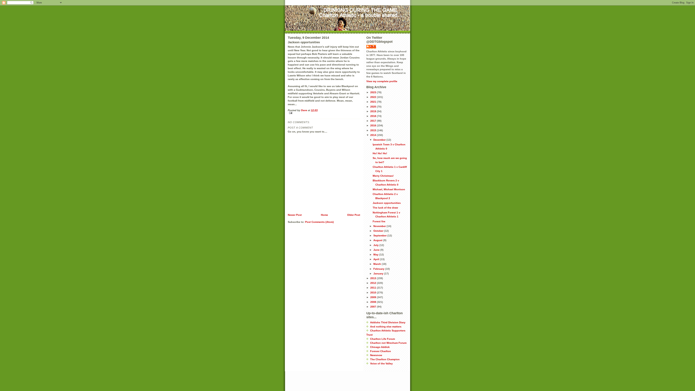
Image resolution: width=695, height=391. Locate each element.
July (376, 245)
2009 (373, 297)
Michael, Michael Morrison (389, 189)
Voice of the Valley (381, 363)
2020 (373, 106)
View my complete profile (381, 81)
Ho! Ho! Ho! (380, 153)
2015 (373, 130)
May (376, 254)
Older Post (353, 214)
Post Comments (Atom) (319, 221)
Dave (373, 46)
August (378, 240)
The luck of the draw (385, 207)
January (378, 273)
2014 (373, 135)
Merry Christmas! (383, 175)
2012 (373, 282)
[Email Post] (324, 113)
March (377, 263)
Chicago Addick (380, 347)
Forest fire (379, 221)
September (380, 235)
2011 (373, 287)
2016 (373, 125)
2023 (373, 92)
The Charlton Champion (385, 359)
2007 (373, 306)
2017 (373, 120)
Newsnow (376, 355)
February (379, 268)
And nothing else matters (385, 326)
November (380, 226)
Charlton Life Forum (382, 338)
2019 (373, 111)
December (379, 139)
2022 (373, 97)
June (376, 249)
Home (324, 214)
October (378, 230)
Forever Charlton (380, 351)
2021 (373, 101)
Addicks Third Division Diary (387, 322)
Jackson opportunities (387, 202)
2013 (373, 278)
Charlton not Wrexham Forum (388, 342)
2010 (373, 292)
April (376, 259)
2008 (373, 301)
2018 (373, 116)
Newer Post (295, 214)
